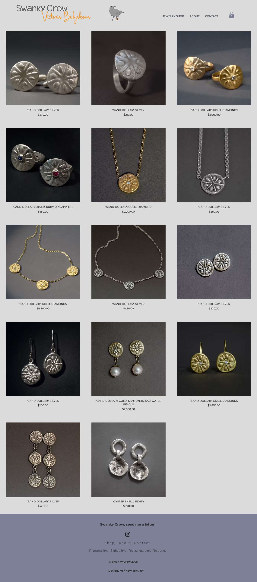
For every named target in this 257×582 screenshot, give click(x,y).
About (125, 543)
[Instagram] (128, 534)
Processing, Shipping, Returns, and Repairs (127, 550)
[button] (173, 16)
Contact (142, 543)
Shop (109, 543)
